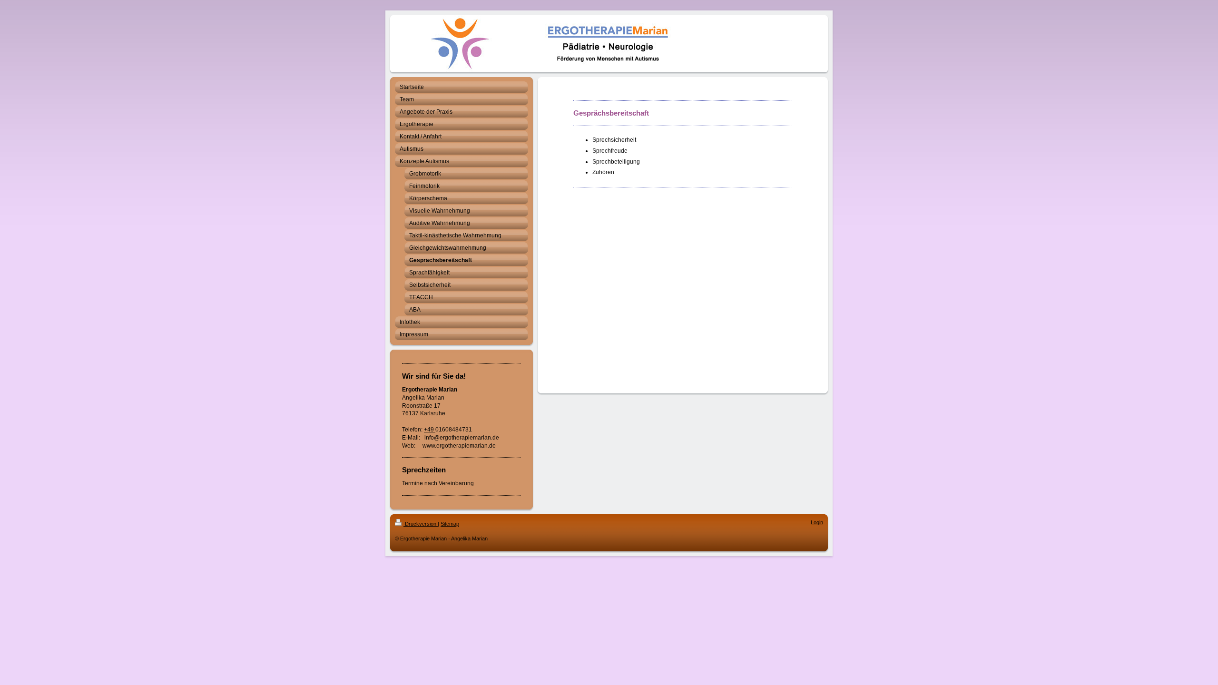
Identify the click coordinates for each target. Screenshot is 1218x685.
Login (817, 522)
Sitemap (450, 524)
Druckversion (420, 524)
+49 (429, 429)
